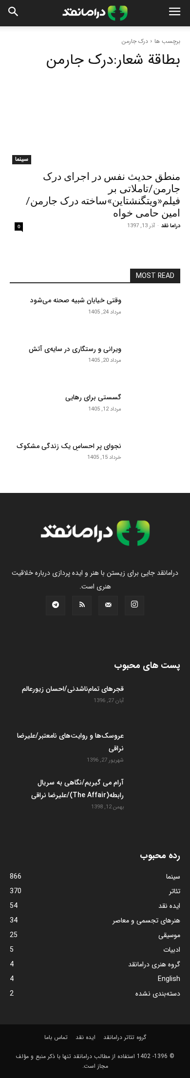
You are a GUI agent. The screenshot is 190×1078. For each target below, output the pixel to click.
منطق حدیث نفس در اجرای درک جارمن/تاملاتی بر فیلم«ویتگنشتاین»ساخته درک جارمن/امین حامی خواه (103, 195)
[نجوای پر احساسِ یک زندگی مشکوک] (154, 460)
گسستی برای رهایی (93, 397)
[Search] (13, 13)
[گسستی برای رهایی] (154, 411)
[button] (174, 13)
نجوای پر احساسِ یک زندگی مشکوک (69, 446)
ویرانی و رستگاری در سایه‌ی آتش (75, 349)
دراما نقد (170, 226)
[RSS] (82, 605)
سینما (21, 159)
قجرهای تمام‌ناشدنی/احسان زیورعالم (73, 689)
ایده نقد (85, 1037)
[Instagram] (134, 605)
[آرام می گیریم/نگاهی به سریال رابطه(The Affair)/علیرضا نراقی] (156, 793)
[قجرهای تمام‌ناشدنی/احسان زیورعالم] (156, 700)
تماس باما (56, 1037)
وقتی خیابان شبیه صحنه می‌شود (75, 300)
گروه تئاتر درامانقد (124, 1037)
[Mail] (108, 605)
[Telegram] (55, 605)
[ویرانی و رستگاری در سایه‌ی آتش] (154, 363)
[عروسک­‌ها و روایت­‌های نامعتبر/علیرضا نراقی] (156, 746)
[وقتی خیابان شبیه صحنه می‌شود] (154, 314)
